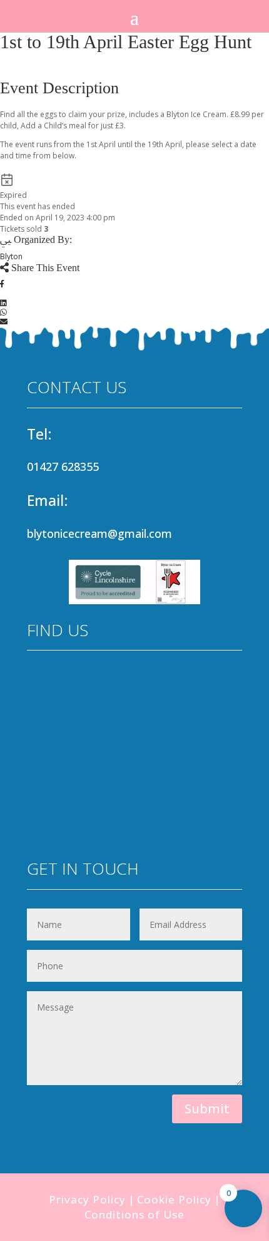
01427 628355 (63, 466)
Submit (207, 1108)
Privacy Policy (87, 1199)
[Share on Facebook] (2, 284)
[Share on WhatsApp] (3, 312)
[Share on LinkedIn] (3, 302)
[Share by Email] (4, 321)
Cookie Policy (174, 1199)
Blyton (11, 256)
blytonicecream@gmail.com (99, 533)
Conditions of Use (134, 1214)
